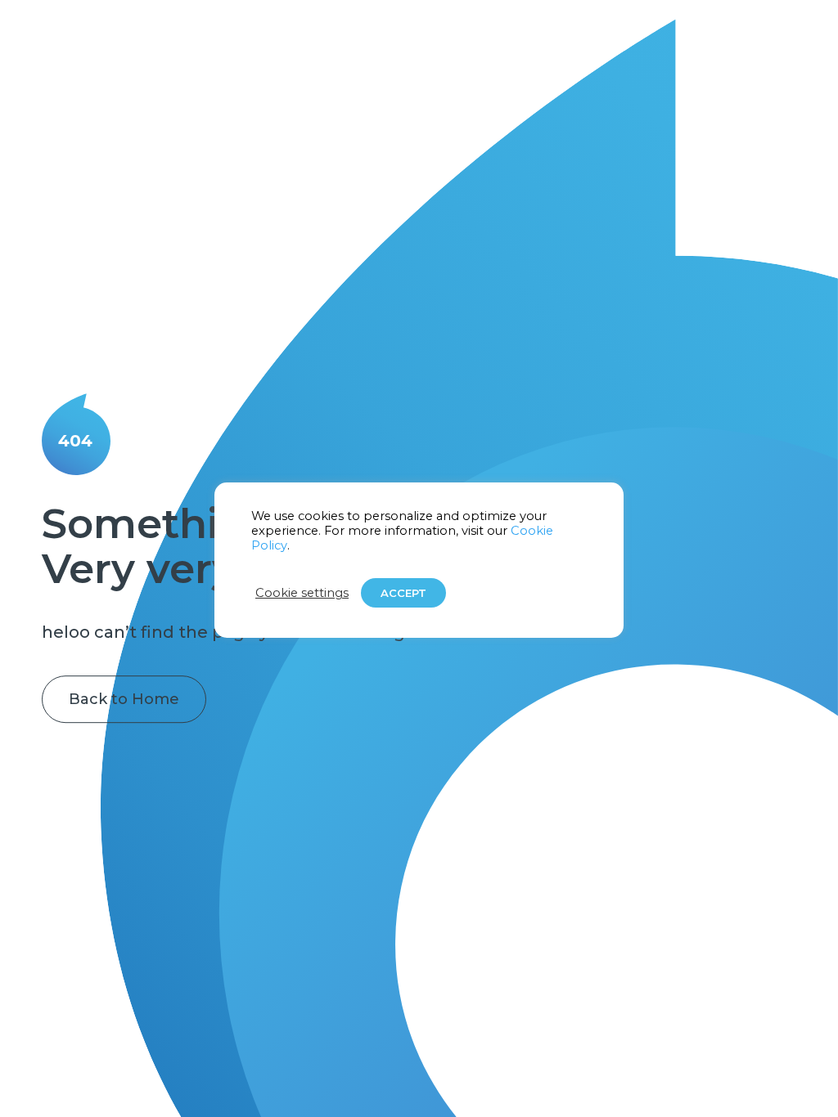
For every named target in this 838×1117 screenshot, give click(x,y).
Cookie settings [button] (302, 592)
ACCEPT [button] (403, 592)
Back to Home (124, 699)
